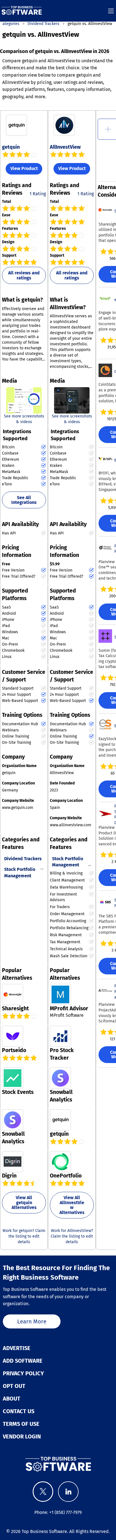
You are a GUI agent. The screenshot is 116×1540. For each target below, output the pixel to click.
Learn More (31, 1321)
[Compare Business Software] (58, 1464)
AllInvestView (65, 147)
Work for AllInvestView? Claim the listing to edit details (72, 1236)
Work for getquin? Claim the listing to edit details (24, 1236)
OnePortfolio (66, 1175)
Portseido (14, 1050)
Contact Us (18, 1411)
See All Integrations (24, 500)
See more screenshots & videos (24, 419)
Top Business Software (44, 1531)
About (11, 1398)
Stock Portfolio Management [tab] (19, 872)
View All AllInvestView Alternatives (71, 1205)
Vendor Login (22, 1436)
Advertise (16, 1348)
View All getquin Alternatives (24, 1202)
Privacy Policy (23, 1373)
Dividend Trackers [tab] (23, 858)
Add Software (23, 1361)
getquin (11, 147)
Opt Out (14, 1386)
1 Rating (38, 193)
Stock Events (18, 1092)
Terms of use (21, 1424)
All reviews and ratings (24, 275)
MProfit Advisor (69, 1008)
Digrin (9, 1175)
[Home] (21, 11)
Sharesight (15, 1008)
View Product (24, 168)
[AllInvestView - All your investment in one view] (72, 400)
